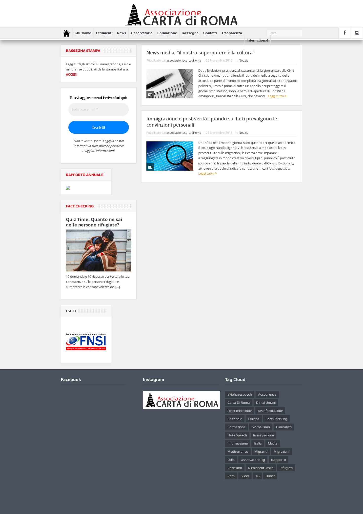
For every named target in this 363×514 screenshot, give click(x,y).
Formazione (167, 33)
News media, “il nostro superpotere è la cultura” (200, 52)
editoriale (234, 419)
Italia (258, 443)
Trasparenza (232, 33)
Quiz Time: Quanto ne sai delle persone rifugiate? (94, 222)
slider (245, 476)
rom (231, 476)
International (257, 40)
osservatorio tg (253, 460)
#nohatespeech (239, 394)
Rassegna (190, 33)
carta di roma (238, 402)
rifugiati (286, 468)
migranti (260, 451)
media (272, 443)
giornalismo (261, 427)
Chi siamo (83, 33)
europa (253, 419)
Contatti (210, 33)
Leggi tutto (276, 96)
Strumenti (104, 33)
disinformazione (270, 411)
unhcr (270, 476)
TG (257, 476)
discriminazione (239, 411)
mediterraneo (237, 451)
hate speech (237, 435)
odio (231, 460)
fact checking (276, 419)
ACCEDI (71, 74)
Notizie (243, 60)
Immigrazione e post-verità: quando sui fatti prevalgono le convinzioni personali (211, 121)
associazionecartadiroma (183, 60)
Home (66, 33)
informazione (237, 443)
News (121, 33)
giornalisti (284, 427)
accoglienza (267, 394)
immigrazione (263, 435)
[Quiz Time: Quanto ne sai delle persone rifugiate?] (98, 251)
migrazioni (281, 451)
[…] (117, 287)
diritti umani (266, 402)
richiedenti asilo (260, 468)
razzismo (234, 468)
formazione (236, 427)
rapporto (278, 460)
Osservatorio (142, 33)
